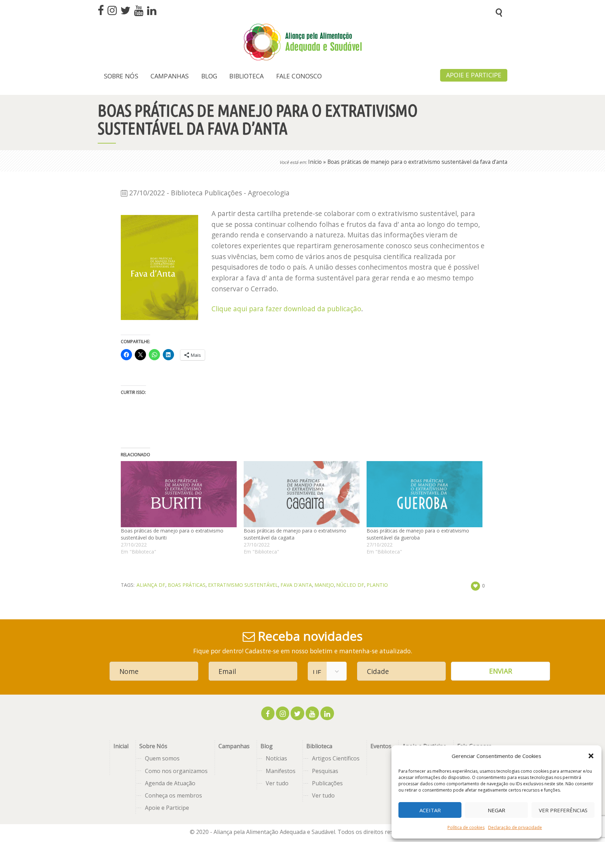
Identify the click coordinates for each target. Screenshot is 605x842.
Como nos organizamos (176, 771)
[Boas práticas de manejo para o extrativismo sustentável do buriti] (179, 494)
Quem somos (162, 758)
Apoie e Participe (167, 808)
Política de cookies (466, 827)
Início (315, 162)
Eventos (380, 746)
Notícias (276, 758)
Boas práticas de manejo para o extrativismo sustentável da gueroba (418, 534)
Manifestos (280, 771)
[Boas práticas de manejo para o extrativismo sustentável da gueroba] (424, 494)
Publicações (327, 783)
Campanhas (234, 746)
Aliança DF (151, 585)
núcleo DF (350, 585)
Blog (266, 746)
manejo (324, 585)
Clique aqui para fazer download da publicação (286, 308)
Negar (496, 810)
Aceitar (430, 810)
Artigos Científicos (336, 758)
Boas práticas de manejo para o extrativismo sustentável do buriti (172, 534)
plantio (377, 585)
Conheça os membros (173, 795)
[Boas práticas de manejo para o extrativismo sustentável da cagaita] (302, 494)
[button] (590, 755)
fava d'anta (296, 585)
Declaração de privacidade (515, 827)
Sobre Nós (153, 746)
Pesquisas (325, 771)
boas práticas (187, 585)
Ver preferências (563, 810)
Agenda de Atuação (170, 783)
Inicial (120, 746)
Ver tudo (277, 783)
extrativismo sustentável (243, 585)
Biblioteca (319, 746)
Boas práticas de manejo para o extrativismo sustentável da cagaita (295, 534)
